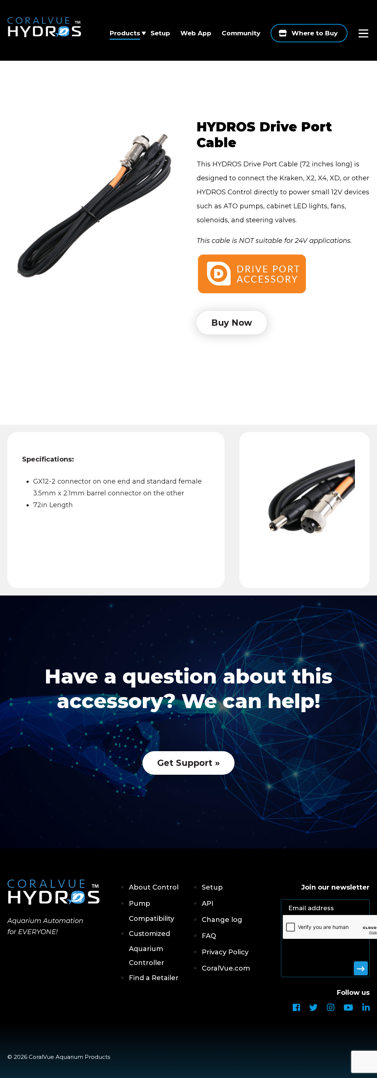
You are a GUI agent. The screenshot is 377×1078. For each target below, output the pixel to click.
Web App (195, 33)
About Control (154, 887)
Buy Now (231, 323)
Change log (222, 920)
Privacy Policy (225, 952)
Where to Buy (315, 33)
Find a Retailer (154, 978)
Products (125, 33)
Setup (160, 33)
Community (241, 33)
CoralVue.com (226, 968)
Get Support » (188, 763)
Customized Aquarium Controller (149, 948)
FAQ (209, 936)
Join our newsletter (335, 887)
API (208, 903)
